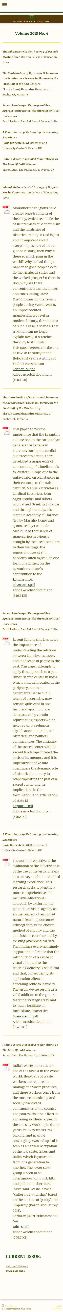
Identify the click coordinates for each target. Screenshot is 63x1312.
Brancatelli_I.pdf (25, 1016)
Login (59, 1306)
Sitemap (13, 1306)
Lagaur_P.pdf (23, 805)
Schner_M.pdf (24, 369)
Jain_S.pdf (21, 1226)
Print (7, 1306)
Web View (57, 1308)
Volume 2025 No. (16, 1266)
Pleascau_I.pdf (24, 584)
